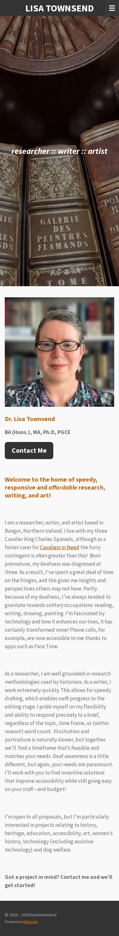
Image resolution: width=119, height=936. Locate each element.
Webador (31, 922)
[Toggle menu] (112, 8)
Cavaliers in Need (59, 547)
